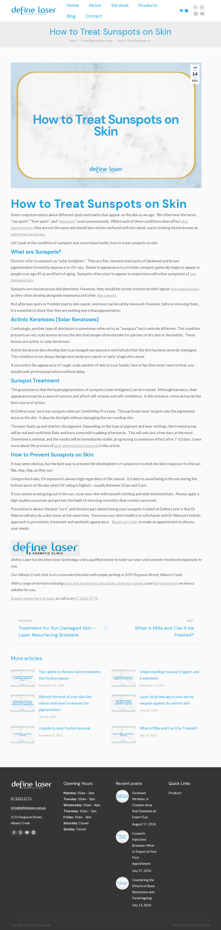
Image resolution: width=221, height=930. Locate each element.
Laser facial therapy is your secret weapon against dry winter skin (167, 699)
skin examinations (185, 289)
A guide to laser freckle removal (64, 728)
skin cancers (106, 295)
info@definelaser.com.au (28, 808)
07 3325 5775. (86, 598)
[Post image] (23, 678)
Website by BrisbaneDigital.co (191, 925)
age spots (67, 221)
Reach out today (125, 522)
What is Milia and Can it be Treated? (168, 728)
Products (175, 793)
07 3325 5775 (21, 798)
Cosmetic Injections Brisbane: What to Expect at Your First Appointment (144, 848)
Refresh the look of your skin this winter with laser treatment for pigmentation (65, 703)
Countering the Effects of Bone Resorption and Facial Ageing (143, 889)
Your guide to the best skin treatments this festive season (70, 674)
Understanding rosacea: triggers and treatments (169, 674)
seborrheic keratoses (28, 234)
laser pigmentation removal (76, 445)
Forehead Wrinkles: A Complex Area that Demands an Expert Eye (144, 805)
